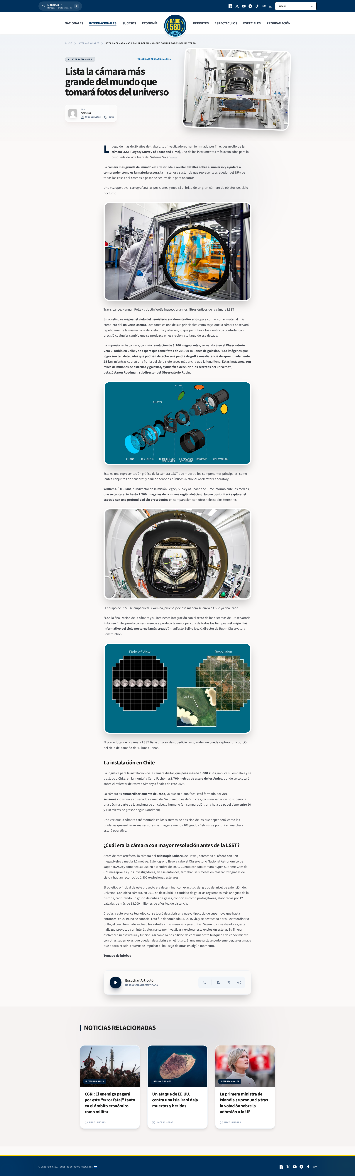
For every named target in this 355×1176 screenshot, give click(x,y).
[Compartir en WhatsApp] (239, 982)
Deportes (201, 23)
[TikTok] (257, 6)
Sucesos (129, 23)
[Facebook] (230, 6)
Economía (150, 23)
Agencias (86, 113)
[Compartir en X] (229, 982)
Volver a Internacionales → (155, 59)
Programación (278, 23)
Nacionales (74, 23)
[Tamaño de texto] (204, 982)
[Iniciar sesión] (270, 6)
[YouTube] (244, 6)
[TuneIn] (264, 6)
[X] (237, 6)
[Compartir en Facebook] (218, 982)
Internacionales (102, 23)
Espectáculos (226, 23)
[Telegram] (250, 6)
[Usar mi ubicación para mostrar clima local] (76, 6)
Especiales (252, 23)
